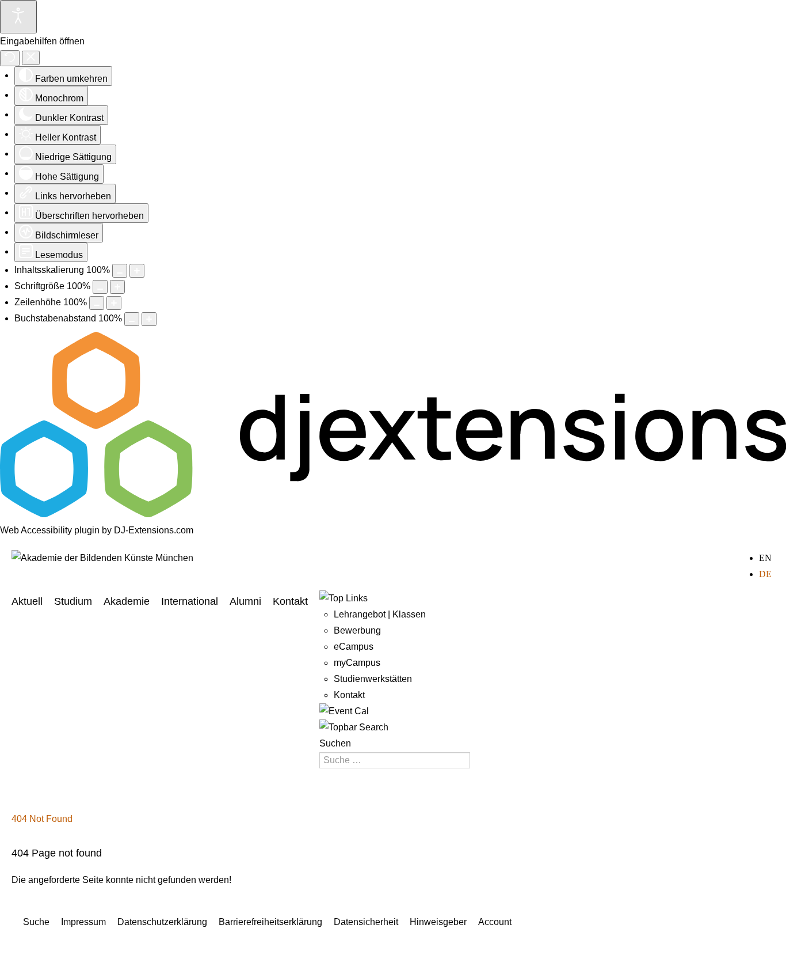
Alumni (245, 601)
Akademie (127, 601)
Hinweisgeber (438, 922)
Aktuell (27, 601)
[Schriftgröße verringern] (100, 287)
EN (765, 558)
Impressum (83, 922)
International (189, 601)
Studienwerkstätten (373, 679)
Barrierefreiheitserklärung (270, 922)
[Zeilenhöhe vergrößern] (113, 303)
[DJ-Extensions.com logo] (393, 514)
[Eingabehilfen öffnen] (18, 16)
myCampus (357, 663)
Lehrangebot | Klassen (380, 614)
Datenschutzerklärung (162, 922)
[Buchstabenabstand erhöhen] (149, 319)
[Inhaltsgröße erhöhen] (136, 271)
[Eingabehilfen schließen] (31, 58)
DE (765, 574)
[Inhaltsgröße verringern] (119, 271)
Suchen (335, 743)
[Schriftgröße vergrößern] (117, 287)
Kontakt (290, 601)
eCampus (353, 646)
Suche (36, 922)
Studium (73, 601)
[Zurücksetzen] (10, 58)
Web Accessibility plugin (50, 530)
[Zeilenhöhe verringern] (96, 303)
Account (495, 922)
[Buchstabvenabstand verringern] (131, 319)
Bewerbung (357, 630)
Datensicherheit (366, 922)
